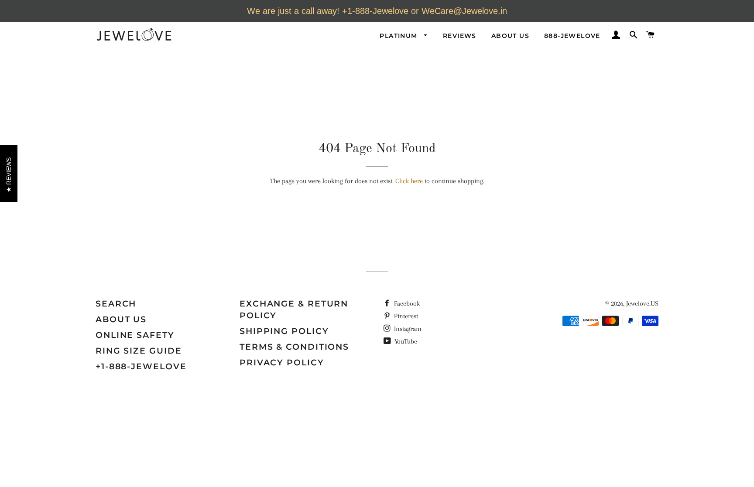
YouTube (405, 341)
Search (116, 304)
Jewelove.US (642, 303)
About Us (510, 36)
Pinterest (405, 316)
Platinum (400, 36)
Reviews (459, 36)
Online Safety (135, 335)
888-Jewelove (572, 36)
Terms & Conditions (294, 347)
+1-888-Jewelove (141, 366)
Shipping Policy (284, 331)
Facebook (406, 303)
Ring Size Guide (139, 351)
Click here (409, 181)
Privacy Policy (282, 363)
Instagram (407, 329)
